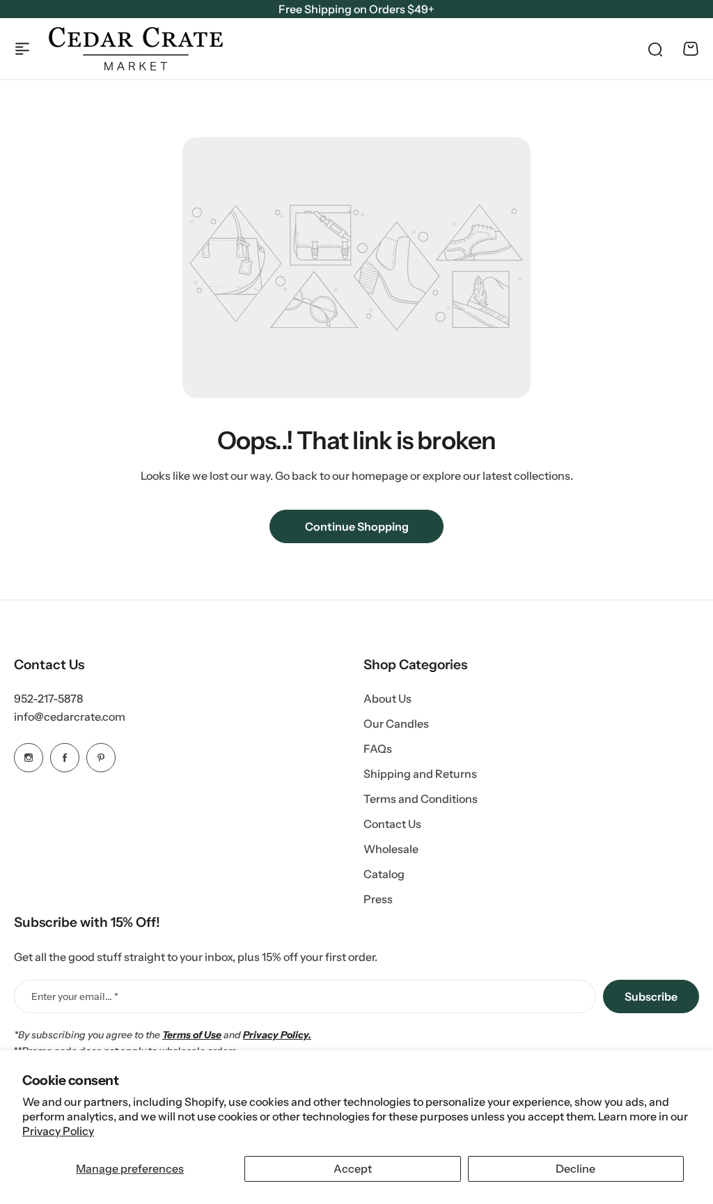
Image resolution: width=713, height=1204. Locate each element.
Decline (575, 1168)
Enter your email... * (74, 996)
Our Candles (396, 723)
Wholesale (390, 849)
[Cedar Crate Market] (136, 48)
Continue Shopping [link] (357, 526)
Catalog (384, 874)
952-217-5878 (48, 698)
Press (378, 899)
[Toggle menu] (22, 48)
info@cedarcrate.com (69, 717)
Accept (353, 1168)
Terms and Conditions (420, 799)
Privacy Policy (58, 1131)
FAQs (377, 749)
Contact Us (392, 824)
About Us (387, 698)
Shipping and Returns (420, 774)
